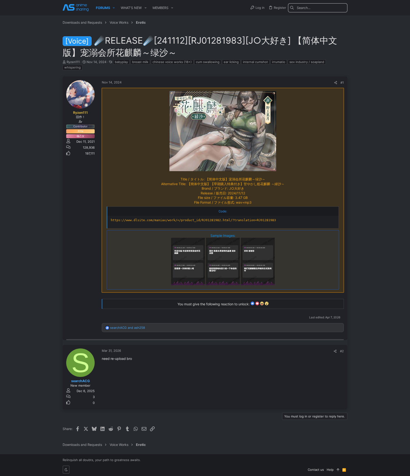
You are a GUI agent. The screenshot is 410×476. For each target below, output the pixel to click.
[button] (114, 7)
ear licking (231, 62)
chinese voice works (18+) (172, 62)
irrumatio (278, 62)
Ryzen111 (73, 62)
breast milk (140, 62)
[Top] (338, 469)
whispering (72, 67)
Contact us (316, 469)
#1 (342, 82)
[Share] (335, 82)
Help (330, 469)
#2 (342, 351)
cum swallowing (207, 62)
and (127, 328)
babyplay (121, 62)
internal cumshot (255, 62)
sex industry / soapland (306, 62)
